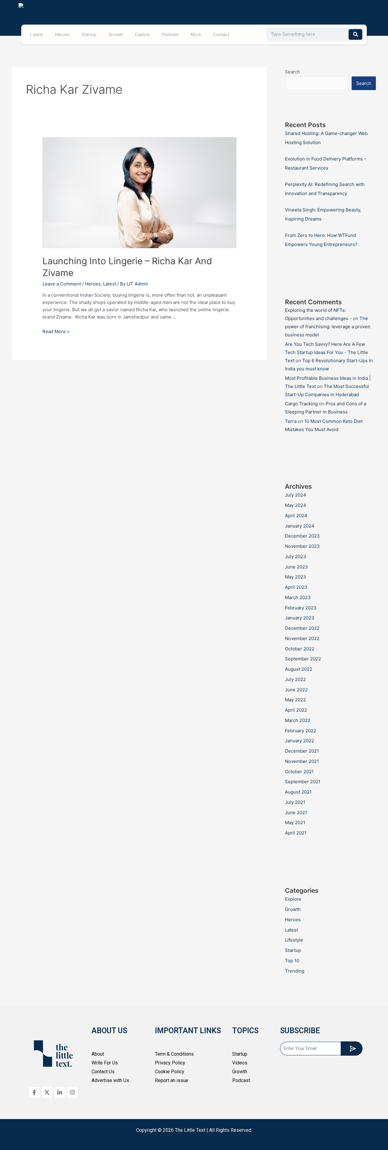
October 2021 (299, 771)
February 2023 (300, 608)
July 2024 (295, 495)
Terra (290, 421)
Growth (116, 34)
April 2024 (296, 515)
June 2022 (296, 690)
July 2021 (295, 802)
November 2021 (302, 761)
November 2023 (302, 546)
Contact (221, 34)
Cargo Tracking (301, 403)
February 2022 (300, 731)
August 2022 (298, 669)
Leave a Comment (61, 284)
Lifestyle (294, 940)
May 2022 (295, 700)
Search (292, 72)
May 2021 (295, 822)
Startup (89, 34)
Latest (36, 34)
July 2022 (295, 679)
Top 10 (292, 960)
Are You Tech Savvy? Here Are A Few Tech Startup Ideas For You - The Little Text (326, 352)
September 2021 (302, 781)
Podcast (170, 34)
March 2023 (298, 597)
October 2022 (299, 649)
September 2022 (303, 659)
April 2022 (296, 710)
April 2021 (295, 833)
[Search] (355, 34)
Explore (142, 34)
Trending (294, 971)
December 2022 (302, 628)
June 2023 (296, 567)
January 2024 (299, 526)
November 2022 (302, 638)
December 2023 (302, 536)
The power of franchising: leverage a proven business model (327, 326)
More (196, 34)
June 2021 (296, 812)
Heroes (62, 34)
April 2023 (296, 587)
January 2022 (299, 741)
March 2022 (297, 720)
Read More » (55, 331)
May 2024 (295, 505)
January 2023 (299, 618)
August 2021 (298, 792)
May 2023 (295, 577)
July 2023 (295, 556)
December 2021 (302, 751)
